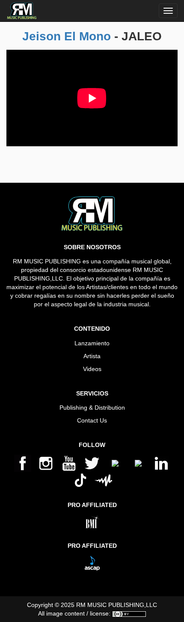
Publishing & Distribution (92, 407)
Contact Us (92, 420)
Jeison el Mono (66, 36)
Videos (92, 368)
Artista (92, 356)
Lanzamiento (92, 343)
